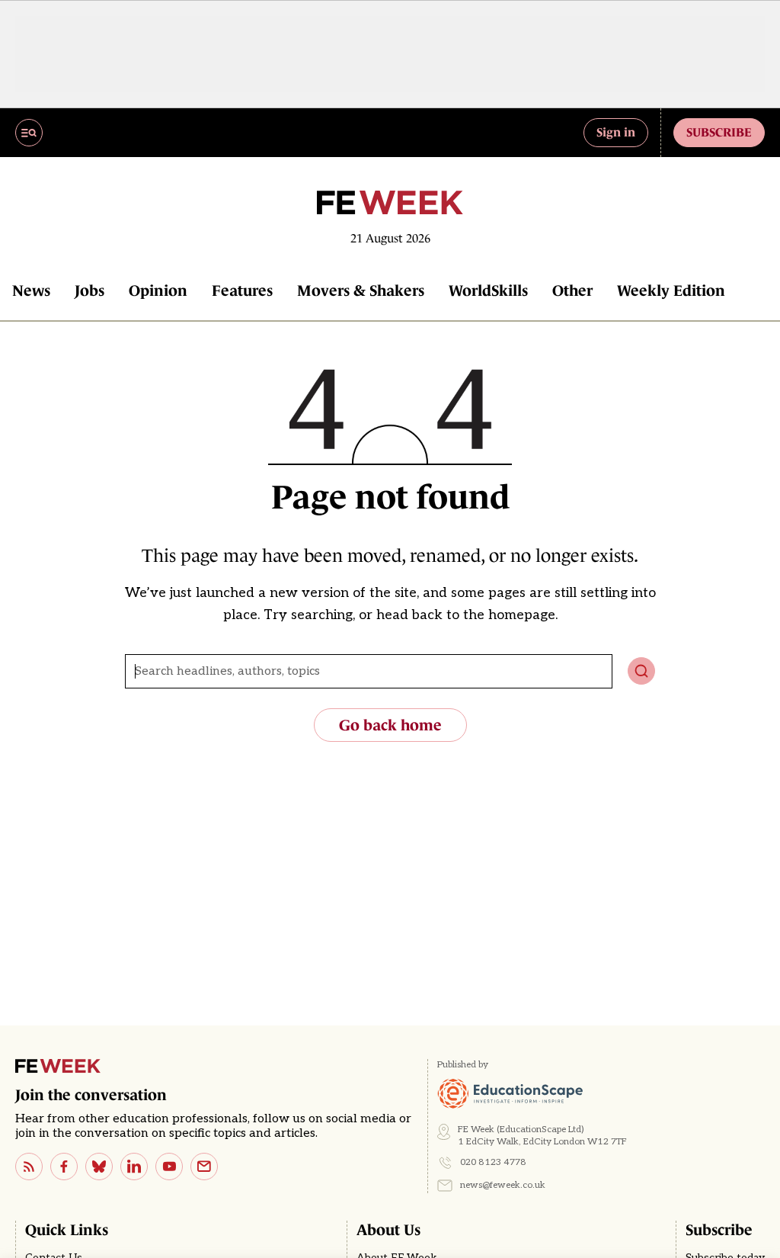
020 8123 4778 (493, 1162)
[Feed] (29, 1166)
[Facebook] (64, 1166)
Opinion (158, 290)
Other (572, 290)
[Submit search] (641, 671)
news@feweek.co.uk (502, 1185)
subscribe (719, 132)
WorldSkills (488, 290)
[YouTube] (169, 1166)
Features (242, 290)
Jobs (89, 290)
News (31, 290)
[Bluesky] (99, 1166)
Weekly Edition (671, 290)
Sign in (615, 132)
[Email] (204, 1166)
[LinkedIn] (134, 1166)
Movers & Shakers (360, 290)
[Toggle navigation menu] (29, 132)
